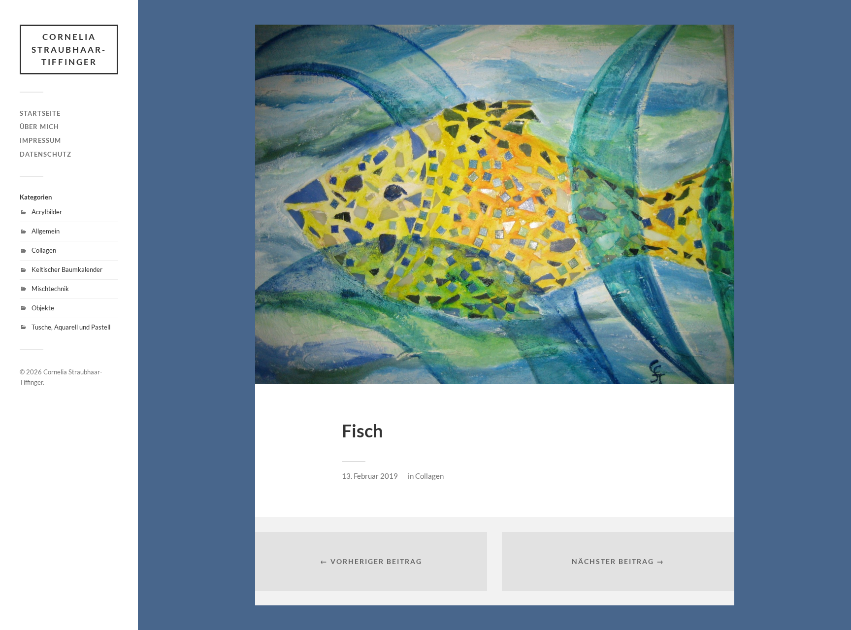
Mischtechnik (50, 289)
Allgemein (46, 231)
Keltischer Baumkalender (67, 269)
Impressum (40, 140)
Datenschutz (45, 154)
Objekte (43, 308)
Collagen (44, 250)
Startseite (40, 113)
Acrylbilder (47, 212)
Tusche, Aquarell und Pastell (71, 327)
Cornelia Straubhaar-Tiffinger (69, 49)
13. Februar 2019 (370, 475)
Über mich (39, 127)
